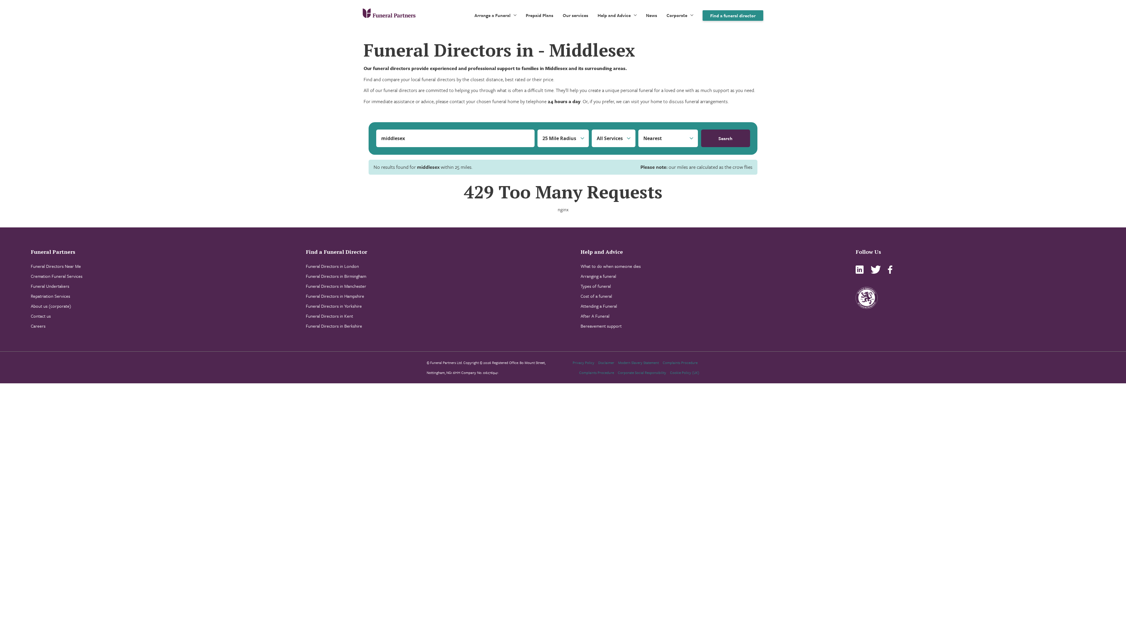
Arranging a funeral (598, 276)
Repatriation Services (50, 296)
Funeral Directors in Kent (329, 316)
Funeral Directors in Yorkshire (334, 306)
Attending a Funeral (599, 306)
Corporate (677, 15)
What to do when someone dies (611, 266)
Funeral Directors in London (332, 266)
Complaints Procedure (680, 362)
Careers (38, 326)
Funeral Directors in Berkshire (334, 326)
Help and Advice (614, 15)
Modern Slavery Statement (638, 362)
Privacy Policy (583, 362)
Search (725, 138)
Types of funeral (596, 286)
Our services (575, 15)
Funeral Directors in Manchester (336, 286)
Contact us (41, 316)
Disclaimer (606, 362)
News (651, 15)
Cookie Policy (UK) (684, 372)
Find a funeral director (733, 15)
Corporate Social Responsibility (642, 372)
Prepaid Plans (539, 15)
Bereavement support (601, 326)
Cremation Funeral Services (56, 276)
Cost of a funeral (596, 296)
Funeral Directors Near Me (56, 266)
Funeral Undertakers (50, 286)
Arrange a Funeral (492, 15)
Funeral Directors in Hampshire (335, 296)
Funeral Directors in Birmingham (336, 276)
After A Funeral (595, 316)
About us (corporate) (51, 306)
